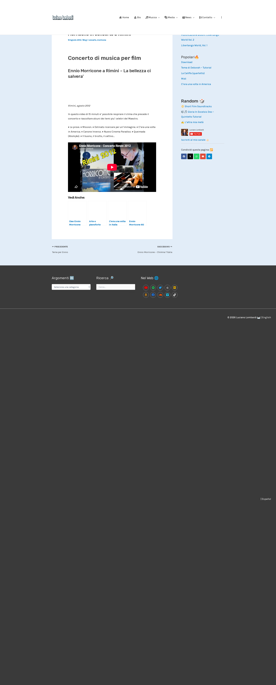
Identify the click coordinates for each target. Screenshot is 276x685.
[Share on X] (190, 156)
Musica (152, 17)
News (188, 17)
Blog (85, 40)
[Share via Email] (203, 156)
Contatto (207, 17)
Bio (139, 17)
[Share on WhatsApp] (196, 156)
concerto (92, 40)
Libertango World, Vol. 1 (194, 45)
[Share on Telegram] (209, 156)
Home (125, 17)
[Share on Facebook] (184, 156)
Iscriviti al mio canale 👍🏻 (195, 139)
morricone (101, 40)
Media (171, 17)
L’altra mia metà (194, 122)
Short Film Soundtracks (198, 106)
